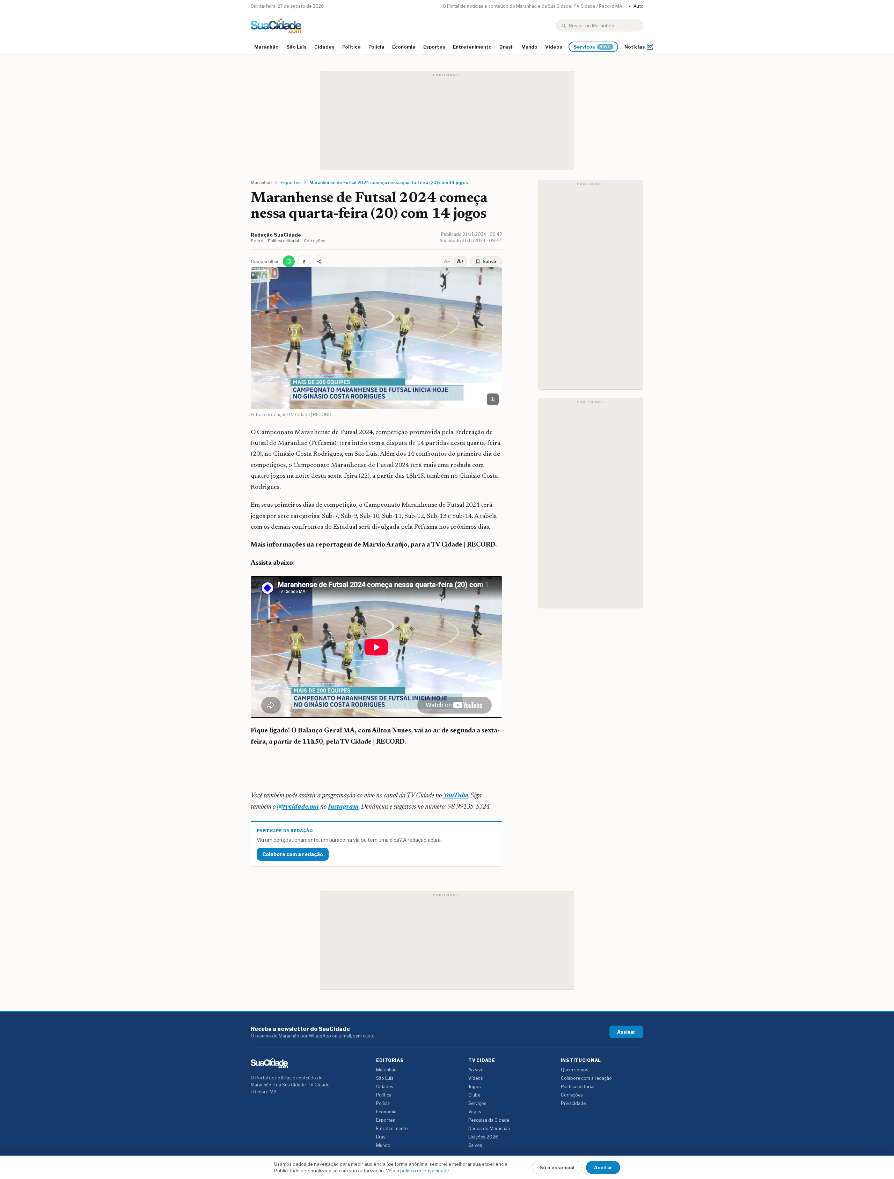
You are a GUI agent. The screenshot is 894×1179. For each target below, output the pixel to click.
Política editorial (283, 240)
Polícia (376, 47)
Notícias (634, 47)
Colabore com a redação (292, 854)
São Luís (296, 47)
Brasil (506, 47)
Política (351, 47)
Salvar (490, 261)
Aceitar (603, 1167)
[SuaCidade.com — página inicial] (276, 26)
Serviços (592, 47)
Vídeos (553, 47)
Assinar (626, 1032)
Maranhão (266, 47)
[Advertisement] (447, 120)
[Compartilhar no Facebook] (304, 261)
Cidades (324, 47)
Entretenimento (472, 47)
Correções (314, 240)
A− (447, 261)
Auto (636, 6)
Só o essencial (557, 1167)
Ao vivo (476, 1069)
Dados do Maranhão (489, 1128)
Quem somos (574, 1069)
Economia (404, 47)
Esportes (434, 47)
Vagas (474, 1111)
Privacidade (573, 1103)
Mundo (529, 47)
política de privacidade (424, 1170)
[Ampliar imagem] (493, 399)
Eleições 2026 (483, 1137)
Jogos (474, 1086)
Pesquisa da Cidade (488, 1120)
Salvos (475, 1145)
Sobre (257, 240)
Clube (474, 1095)
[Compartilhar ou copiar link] (319, 261)
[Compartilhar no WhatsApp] (289, 261)
